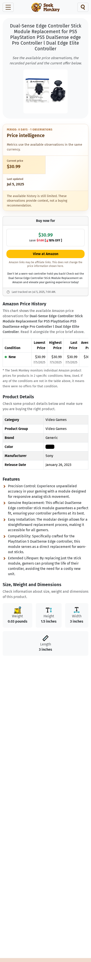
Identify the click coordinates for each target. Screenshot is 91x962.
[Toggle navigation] (8, 7)
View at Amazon (45, 254)
